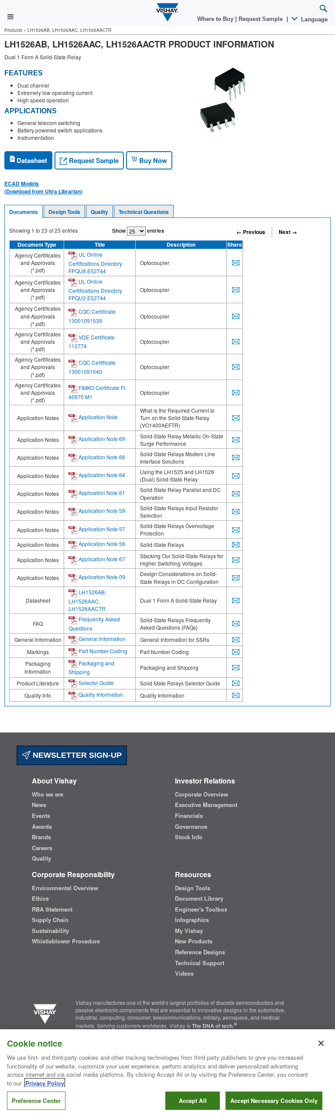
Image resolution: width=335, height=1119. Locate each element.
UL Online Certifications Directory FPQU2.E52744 (95, 290)
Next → (288, 232)
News (39, 805)
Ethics (40, 898)
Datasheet (31, 160)
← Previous (250, 232)
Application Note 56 (101, 543)
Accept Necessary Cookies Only (274, 1100)
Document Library (199, 898)
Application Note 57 (101, 528)
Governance (191, 827)
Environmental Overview (65, 888)
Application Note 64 (101, 474)
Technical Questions (144, 212)
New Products (193, 941)
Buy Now (152, 160)
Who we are (47, 794)
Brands (41, 837)
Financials (189, 816)
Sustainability (50, 931)
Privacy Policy (44, 1083)
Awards (42, 827)
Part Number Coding (102, 650)
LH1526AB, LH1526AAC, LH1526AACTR (87, 600)
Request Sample (93, 160)
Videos (184, 973)
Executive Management (206, 805)
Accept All (193, 1100)
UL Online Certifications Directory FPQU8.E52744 (95, 263)
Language (313, 19)
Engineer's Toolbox (201, 909)
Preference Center (36, 1100)
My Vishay (189, 931)
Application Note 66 (101, 457)
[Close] (321, 1043)
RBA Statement (52, 909)
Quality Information (100, 694)
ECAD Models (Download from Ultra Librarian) (43, 187)
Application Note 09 (101, 576)
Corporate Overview (201, 794)
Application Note (97, 416)
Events (41, 816)
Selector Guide (95, 682)
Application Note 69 (101, 438)
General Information (101, 638)
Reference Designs (200, 952)
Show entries (138, 230)
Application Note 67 (101, 559)
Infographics (192, 920)
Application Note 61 (101, 492)
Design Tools (64, 212)
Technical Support (199, 963)
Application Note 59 (101, 510)
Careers (42, 848)
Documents (23, 212)
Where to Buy (216, 19)
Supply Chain (50, 920)
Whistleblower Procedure (66, 941)
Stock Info (188, 837)
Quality (99, 212)
